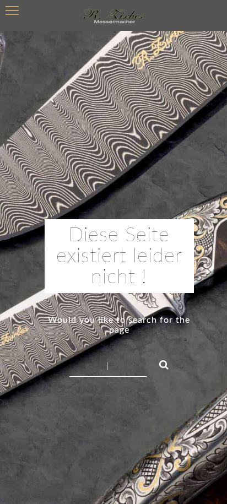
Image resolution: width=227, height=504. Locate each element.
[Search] (159, 363)
